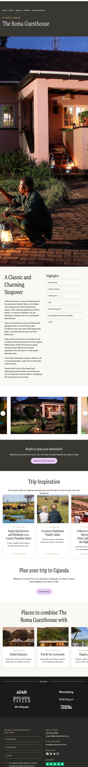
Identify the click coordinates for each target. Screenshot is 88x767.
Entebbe (27, 10)
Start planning (44, 591)
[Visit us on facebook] (47, 754)
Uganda (18, 10)
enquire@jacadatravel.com (57, 736)
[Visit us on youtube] (50, 754)
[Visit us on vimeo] (54, 754)
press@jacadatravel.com (56, 745)
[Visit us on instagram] (57, 754)
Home (4, 10)
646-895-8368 (52, 733)
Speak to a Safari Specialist (44, 461)
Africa (11, 10)
